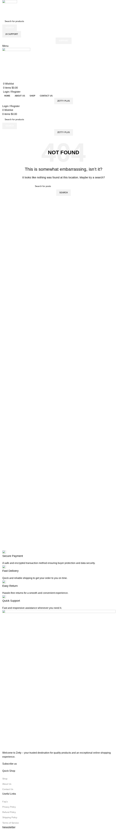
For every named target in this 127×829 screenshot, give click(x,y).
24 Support (11, 34)
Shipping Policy (9, 817)
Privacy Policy (9, 807)
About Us (6, 784)
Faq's (5, 801)
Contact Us (7, 789)
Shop (4, 778)
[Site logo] (9, 8)
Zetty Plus (63, 101)
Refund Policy (9, 812)
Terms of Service (10, 823)
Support (63, 40)
